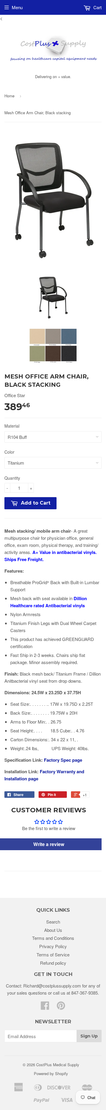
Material (11, 426)
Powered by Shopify (51, 1073)
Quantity (12, 478)
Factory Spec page (63, 760)
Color (9, 452)
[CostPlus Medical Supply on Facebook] (45, 1007)
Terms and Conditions (53, 938)
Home (9, 96)
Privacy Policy (53, 946)
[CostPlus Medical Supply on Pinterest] (61, 1007)
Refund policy (53, 963)
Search (53, 922)
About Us (53, 930)
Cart (97, 7)
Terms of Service (53, 954)
